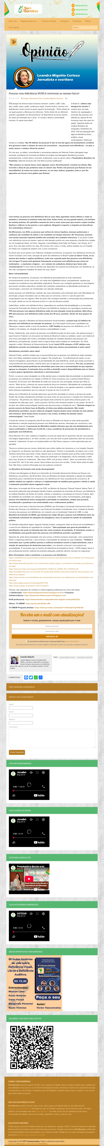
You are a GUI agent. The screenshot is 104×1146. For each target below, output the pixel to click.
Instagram (64, 21)
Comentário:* (13, 727)
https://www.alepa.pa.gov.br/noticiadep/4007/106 (28, 583)
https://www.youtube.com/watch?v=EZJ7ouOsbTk (29, 586)
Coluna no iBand (49, 21)
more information (71, 641)
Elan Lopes (20, 1143)
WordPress (43, 1143)
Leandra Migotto (49, 98)
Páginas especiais (29, 21)
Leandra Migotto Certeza (67, 657)
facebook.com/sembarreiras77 (19, 1109)
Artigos (26, 98)
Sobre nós (12, 21)
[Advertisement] (52, 193)
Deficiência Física (36, 98)
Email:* (11, 712)
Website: (12, 719)
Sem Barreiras (28, 9)
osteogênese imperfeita (84, 657)
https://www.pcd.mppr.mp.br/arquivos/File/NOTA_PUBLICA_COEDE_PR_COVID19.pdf (43, 569)
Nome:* (11, 704)
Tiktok (88, 21)
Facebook (77, 21)
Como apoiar (13, 27)
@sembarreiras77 (42, 1111)
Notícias (60, 98)
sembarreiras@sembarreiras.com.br (30, 1135)
